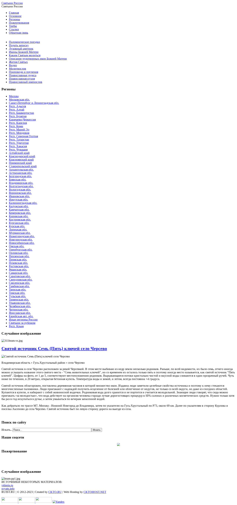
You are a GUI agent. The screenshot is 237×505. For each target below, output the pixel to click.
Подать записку (19, 45)
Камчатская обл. (19, 209)
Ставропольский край (23, 166)
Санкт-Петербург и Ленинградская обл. (34, 102)
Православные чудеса (22, 75)
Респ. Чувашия (18, 149)
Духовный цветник (21, 48)
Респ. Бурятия (17, 116)
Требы (13, 26)
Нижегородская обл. (22, 236)
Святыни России (12, 3)
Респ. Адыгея (17, 106)
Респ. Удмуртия (19, 142)
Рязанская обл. (18, 269)
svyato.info (7, 488)
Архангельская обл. (21, 169)
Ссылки (14, 29)
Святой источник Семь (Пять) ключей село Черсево (54, 348)
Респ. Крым (16, 326)
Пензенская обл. (19, 256)
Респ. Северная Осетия (23, 136)
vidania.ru (7, 485)
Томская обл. (17, 292)
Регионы (14, 19)
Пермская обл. (18, 259)
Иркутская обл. (18, 199)
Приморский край (20, 162)
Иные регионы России (23, 319)
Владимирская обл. (21, 182)
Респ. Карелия (18, 122)
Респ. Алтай (16, 109)
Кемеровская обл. (20, 212)
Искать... (7, 429)
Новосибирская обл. (21, 242)
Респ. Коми (16, 126)
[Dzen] (118, 444)
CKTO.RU (55, 492)
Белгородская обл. (20, 176)
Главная (14, 12)
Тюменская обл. (19, 299)
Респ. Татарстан (19, 139)
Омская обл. (16, 246)
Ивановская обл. (19, 196)
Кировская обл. (18, 216)
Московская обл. (19, 99)
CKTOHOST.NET (95, 492)
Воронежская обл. (20, 192)
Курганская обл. (19, 222)
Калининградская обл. (23, 202)
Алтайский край (19, 152)
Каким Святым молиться (24, 55)
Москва (14, 96)
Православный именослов (25, 82)
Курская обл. (17, 226)
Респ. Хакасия (18, 146)
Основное (15, 16)
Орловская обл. (18, 252)
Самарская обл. (18, 272)
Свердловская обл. (20, 279)
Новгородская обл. (21, 239)
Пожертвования (19, 22)
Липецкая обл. (18, 229)
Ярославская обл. (20, 312)
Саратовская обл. (20, 276)
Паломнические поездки (24, 42)
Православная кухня (22, 78)
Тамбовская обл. (19, 286)
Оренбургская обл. (20, 249)
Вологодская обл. (20, 189)
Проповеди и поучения (23, 72)
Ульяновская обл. (20, 302)
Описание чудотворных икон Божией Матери (38, 58)
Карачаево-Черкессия (22, 119)
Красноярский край (21, 159)
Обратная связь (18, 32)
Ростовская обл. (19, 266)
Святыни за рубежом (22, 322)
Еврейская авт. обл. (21, 316)
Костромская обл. (20, 219)
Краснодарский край (22, 156)
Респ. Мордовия (19, 132)
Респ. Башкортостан (21, 112)
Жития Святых (18, 62)
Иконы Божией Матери (24, 52)
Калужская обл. (19, 206)
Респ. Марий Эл (19, 129)
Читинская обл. (18, 309)
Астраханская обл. (20, 172)
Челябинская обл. (20, 306)
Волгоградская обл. (21, 186)
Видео (13, 65)
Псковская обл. (18, 262)
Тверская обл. (17, 289)
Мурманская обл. (20, 232)
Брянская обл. (17, 179)
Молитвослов (17, 68)
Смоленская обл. (19, 282)
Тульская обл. (17, 296)
